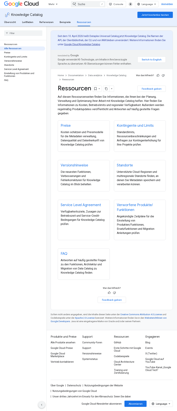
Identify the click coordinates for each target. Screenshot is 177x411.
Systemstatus (90, 359)
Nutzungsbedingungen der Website (104, 385)
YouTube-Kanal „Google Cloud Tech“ (158, 368)
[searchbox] (23, 33)
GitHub (117, 342)
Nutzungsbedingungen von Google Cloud (75, 391)
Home (61, 75)
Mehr (52, 4)
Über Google (57, 385)
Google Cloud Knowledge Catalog (82, 44)
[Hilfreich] (158, 75)
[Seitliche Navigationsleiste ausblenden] (41, 404)
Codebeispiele (121, 356)
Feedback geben (151, 88)
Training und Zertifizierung (121, 371)
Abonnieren (135, 403)
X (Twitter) (151, 353)
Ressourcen (84, 22)
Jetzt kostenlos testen (155, 14)
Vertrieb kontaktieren (62, 361)
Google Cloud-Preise (62, 348)
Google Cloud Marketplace (58, 355)
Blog (147, 342)
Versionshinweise (91, 353)
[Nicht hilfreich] (163, 75)
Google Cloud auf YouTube (154, 360)
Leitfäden (27, 22)
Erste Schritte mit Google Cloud (127, 349)
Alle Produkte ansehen (63, 342)
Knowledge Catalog (27, 15)
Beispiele (65, 22)
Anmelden (167, 4)
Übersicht (10, 22)
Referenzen (46, 22)
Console (118, 4)
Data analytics (95, 75)
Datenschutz (74, 385)
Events (149, 348)
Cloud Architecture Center (124, 363)
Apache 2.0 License (85, 318)
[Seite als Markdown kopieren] (106, 89)
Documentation (76, 75)
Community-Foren (92, 342)
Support (86, 348)
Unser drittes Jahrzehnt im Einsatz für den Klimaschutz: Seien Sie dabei (92, 396)
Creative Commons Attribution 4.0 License (141, 314)
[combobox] (88, 4)
